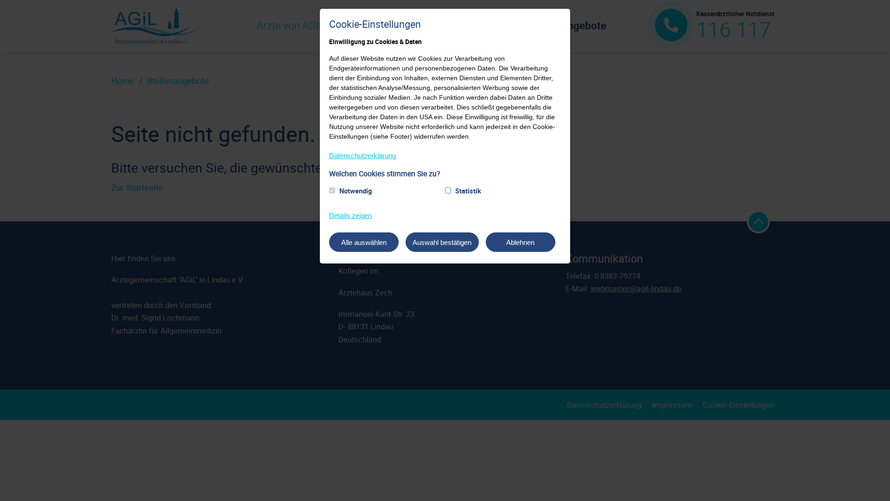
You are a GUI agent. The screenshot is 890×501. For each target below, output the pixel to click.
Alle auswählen (364, 242)
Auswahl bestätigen (442, 242)
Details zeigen (350, 215)
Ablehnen (520, 242)
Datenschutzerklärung (362, 156)
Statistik (468, 190)
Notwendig (355, 190)
